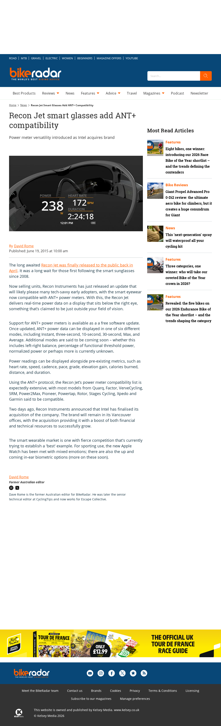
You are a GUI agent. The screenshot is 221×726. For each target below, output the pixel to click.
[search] (206, 76)
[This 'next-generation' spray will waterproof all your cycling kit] (155, 234)
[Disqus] (80, 570)
